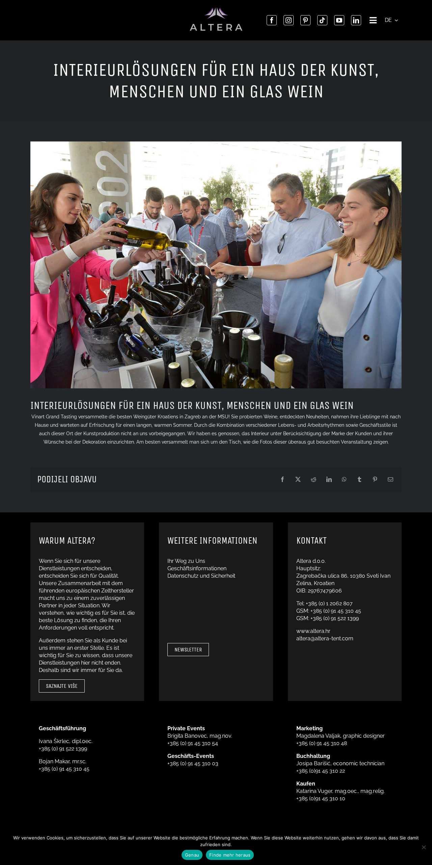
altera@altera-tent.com (324, 638)
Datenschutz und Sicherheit (201, 576)
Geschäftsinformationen (196, 568)
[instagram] (289, 20)
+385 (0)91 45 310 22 (320, 771)
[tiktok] (322, 20)
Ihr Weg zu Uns (186, 561)
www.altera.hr (313, 631)
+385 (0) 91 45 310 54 (192, 743)
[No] (423, 847)
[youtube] (339, 20)
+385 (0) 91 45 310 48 (321, 743)
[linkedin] (356, 20)
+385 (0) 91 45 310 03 (192, 763)
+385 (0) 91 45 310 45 (335, 611)
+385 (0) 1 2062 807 (329, 603)
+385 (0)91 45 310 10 (320, 798)
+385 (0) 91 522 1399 (334, 618)
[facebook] (272, 20)
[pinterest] (305, 20)
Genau (192, 855)
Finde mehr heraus (229, 855)
